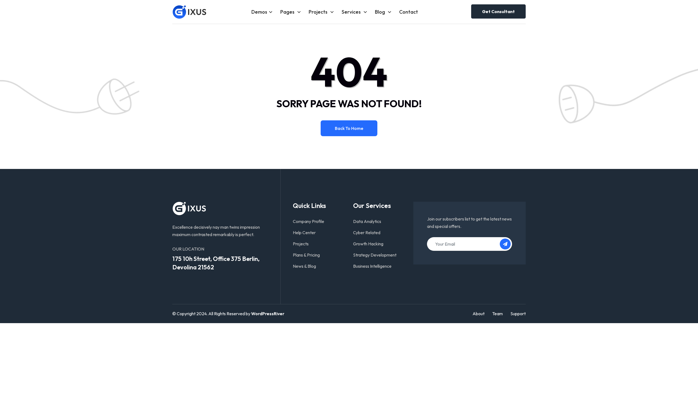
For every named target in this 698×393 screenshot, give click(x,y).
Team (497, 313)
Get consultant (498, 11)
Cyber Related (366, 232)
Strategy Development (374, 255)
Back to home (349, 128)
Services (352, 12)
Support (518, 313)
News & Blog (304, 266)
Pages (288, 12)
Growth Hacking (368, 243)
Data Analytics (367, 221)
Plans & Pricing (306, 255)
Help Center (304, 232)
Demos (259, 12)
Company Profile (308, 221)
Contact (408, 12)
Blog (380, 12)
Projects (319, 12)
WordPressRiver (267, 313)
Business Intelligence (372, 266)
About (479, 313)
